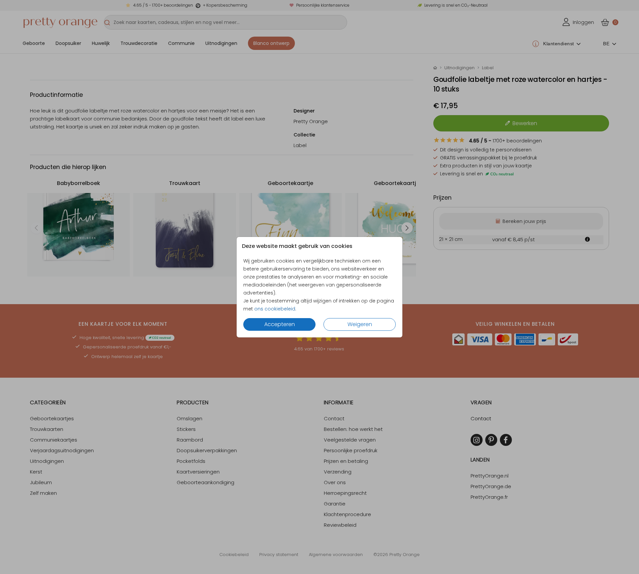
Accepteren (279, 324)
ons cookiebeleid (274, 308)
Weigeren (359, 324)
